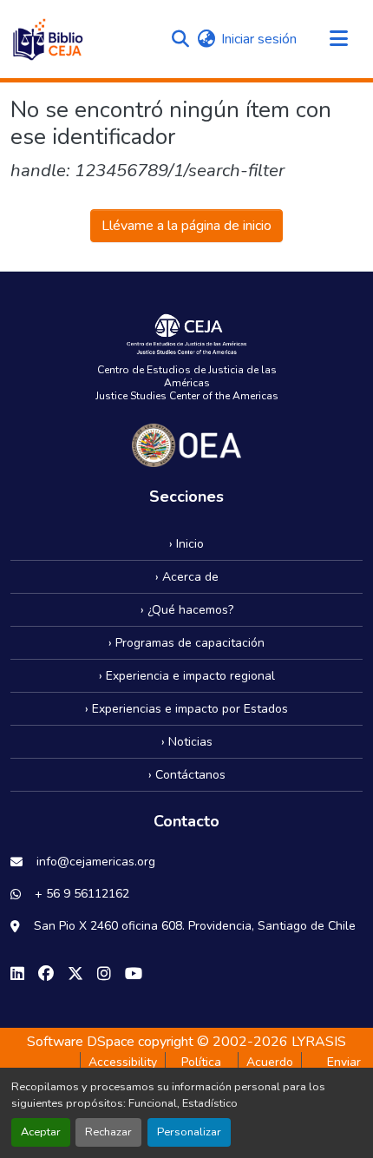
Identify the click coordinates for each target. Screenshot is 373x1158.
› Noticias (187, 742)
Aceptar (41, 1132)
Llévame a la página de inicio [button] (186, 225)
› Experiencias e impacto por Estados (186, 709)
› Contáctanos (187, 775)
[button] (47, 39)
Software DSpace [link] (80, 1041)
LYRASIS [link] (318, 1041)
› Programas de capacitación (186, 643)
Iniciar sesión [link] (259, 39)
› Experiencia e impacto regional (187, 676)
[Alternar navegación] (338, 39)
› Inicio (186, 544)
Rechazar (108, 1132)
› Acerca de (187, 577)
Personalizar (189, 1132)
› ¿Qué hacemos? (187, 610)
